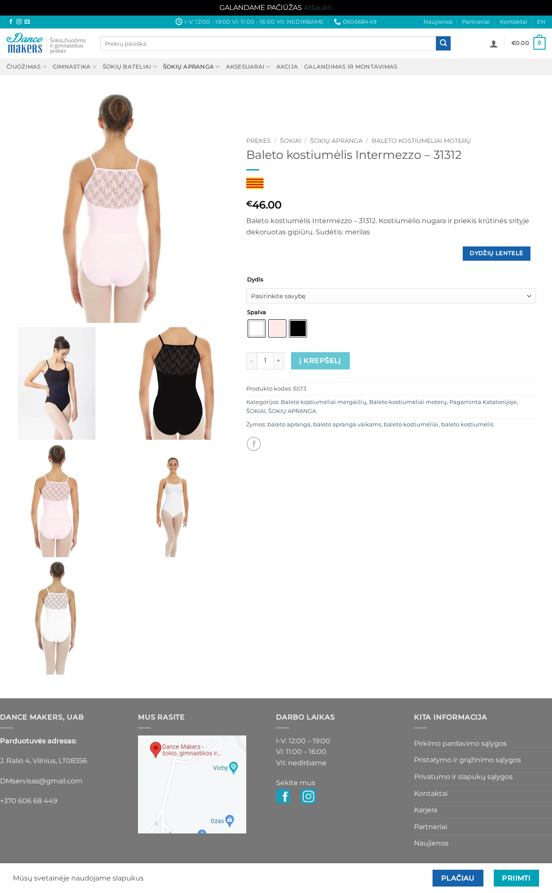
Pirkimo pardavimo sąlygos (460, 743)
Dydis (255, 280)
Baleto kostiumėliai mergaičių (324, 402)
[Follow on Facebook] (10, 22)
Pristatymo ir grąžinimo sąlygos (467, 760)
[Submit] (443, 43)
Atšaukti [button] (318, 7)
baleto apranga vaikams (347, 424)
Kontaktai (513, 22)
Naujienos (437, 22)
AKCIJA (287, 66)
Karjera (425, 810)
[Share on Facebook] (254, 444)
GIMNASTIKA (72, 66)
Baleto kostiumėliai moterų (421, 140)
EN (541, 22)
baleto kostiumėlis (467, 424)
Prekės (258, 140)
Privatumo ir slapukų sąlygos (463, 777)
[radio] (256, 328)
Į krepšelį (320, 361)
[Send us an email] (27, 22)
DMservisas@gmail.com (41, 781)
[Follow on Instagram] (19, 22)
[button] (493, 43)
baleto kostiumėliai (411, 424)
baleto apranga (288, 424)
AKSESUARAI (245, 66)
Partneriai (476, 22)
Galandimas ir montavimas (350, 66)
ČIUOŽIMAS (23, 66)
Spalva (256, 312)
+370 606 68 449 (28, 801)
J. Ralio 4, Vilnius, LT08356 (43, 761)
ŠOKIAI (290, 140)
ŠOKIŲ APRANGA (188, 66)
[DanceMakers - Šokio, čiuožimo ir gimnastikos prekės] (46, 43)
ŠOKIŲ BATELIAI (127, 66)
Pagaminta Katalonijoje (483, 402)
